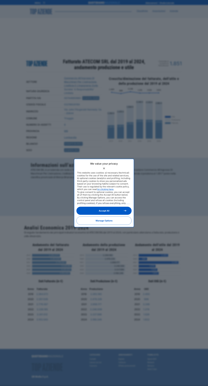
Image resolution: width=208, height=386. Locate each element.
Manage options (104, 220)
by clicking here (105, 189)
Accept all (104, 210)
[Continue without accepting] (104, 168)
